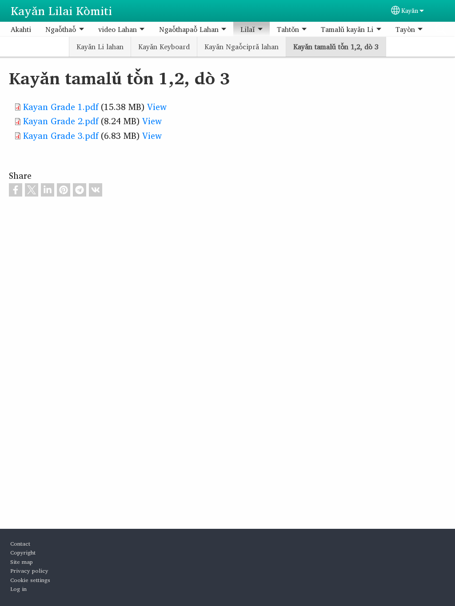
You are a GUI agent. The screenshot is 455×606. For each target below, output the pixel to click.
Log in (18, 589)
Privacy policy (29, 570)
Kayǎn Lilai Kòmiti (61, 10)
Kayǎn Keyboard (164, 46)
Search (440, 29)
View (157, 107)
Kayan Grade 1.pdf (60, 107)
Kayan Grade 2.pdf (60, 121)
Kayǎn (409, 11)
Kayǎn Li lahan (100, 46)
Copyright (23, 552)
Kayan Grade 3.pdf (60, 135)
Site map (21, 562)
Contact (20, 543)
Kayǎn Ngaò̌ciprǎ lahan (241, 46)
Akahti (21, 29)
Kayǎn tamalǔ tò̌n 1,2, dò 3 (336, 46)
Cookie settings (30, 580)
